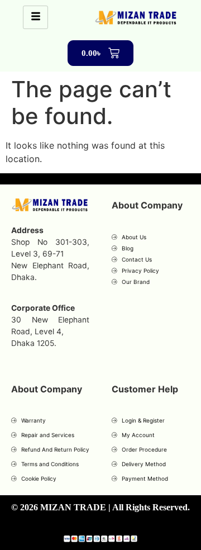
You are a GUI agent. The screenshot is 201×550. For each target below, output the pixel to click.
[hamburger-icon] (35, 17)
